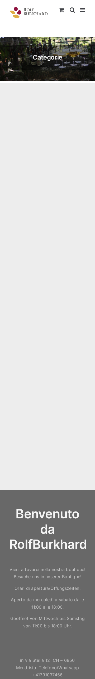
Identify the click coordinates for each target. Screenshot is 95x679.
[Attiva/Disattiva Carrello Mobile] (61, 10)
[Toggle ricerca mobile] (72, 10)
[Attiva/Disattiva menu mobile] (83, 10)
